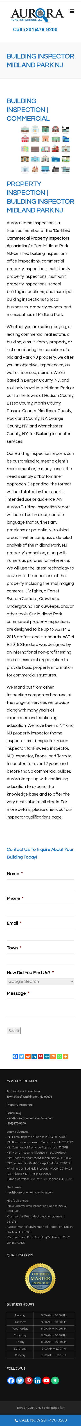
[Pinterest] (40, 1056)
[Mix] (53, 1056)
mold (31, 741)
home (56, 733)
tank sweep (38, 748)
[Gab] (55, 1380)
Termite (64, 756)
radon (62, 741)
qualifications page (44, 817)
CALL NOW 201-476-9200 (43, 1420)
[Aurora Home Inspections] (37, 15)
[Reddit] (28, 1056)
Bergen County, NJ (42, 380)
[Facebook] (15, 1056)
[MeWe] (47, 1056)
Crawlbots (49, 599)
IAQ (10, 756)
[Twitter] (21, 1056)
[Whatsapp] (59, 1056)
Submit (14, 1030)
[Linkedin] (34, 1056)
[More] (65, 1056)
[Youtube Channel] (46, 1380)
